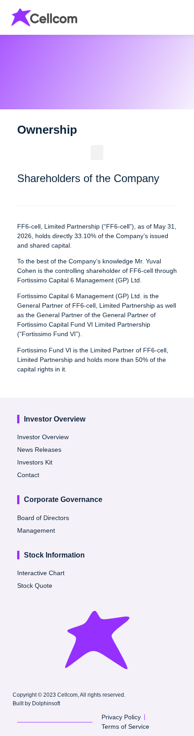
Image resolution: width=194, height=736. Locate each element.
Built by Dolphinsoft (36, 703)
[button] (178, 18)
